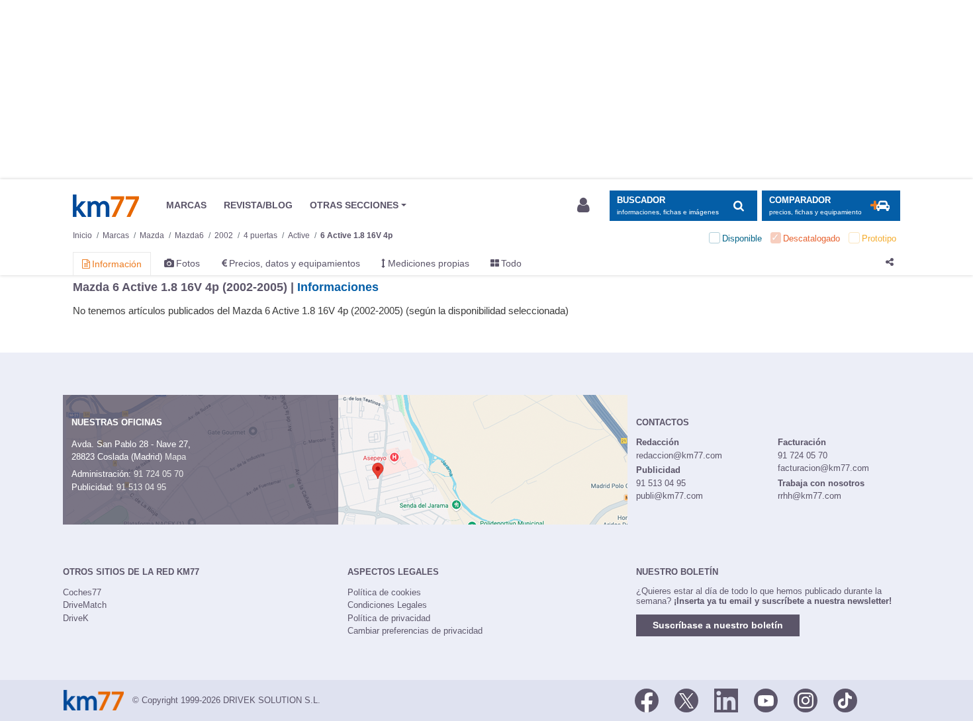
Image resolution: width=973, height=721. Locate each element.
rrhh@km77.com (809, 496)
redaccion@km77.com (679, 455)
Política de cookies (384, 592)
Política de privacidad (389, 618)
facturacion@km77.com (823, 468)
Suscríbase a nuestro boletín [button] (718, 625)
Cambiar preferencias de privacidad (415, 631)
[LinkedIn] (726, 699)
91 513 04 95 (141, 487)
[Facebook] (647, 699)
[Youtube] (766, 699)
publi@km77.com (669, 496)
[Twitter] (686, 699)
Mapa (175, 457)
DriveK (76, 618)
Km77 (106, 205)
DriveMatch (85, 605)
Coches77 (82, 592)
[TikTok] (845, 699)
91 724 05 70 (158, 474)
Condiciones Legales (387, 605)
